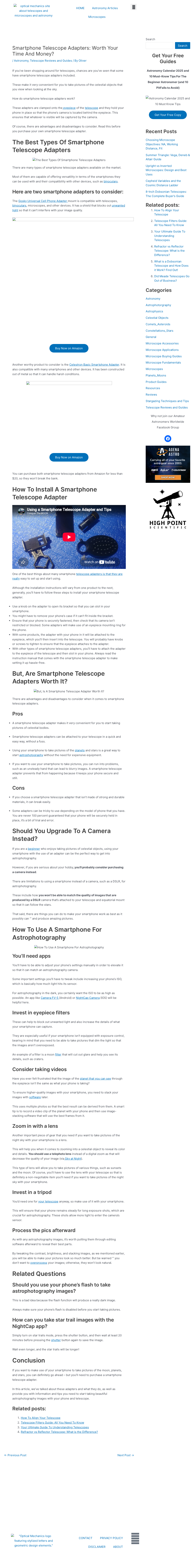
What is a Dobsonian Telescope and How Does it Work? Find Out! (171, 266)
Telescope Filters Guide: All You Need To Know (52, 1422)
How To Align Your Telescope (40, 1418)
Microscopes (97, 17)
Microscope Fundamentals (163, 362)
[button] (134, 7)
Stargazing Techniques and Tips (167, 401)
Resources (153, 388)
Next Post (125, 1455)
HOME (80, 8)
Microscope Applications (162, 350)
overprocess (38, 1262)
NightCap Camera (88, 998)
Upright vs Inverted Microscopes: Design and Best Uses (166, 170)
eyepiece (69, 108)
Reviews (151, 394)
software (35, 1097)
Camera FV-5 (50, 998)
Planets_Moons (156, 375)
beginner (34, 849)
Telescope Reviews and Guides (51, 60)
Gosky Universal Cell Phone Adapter (43, 201)
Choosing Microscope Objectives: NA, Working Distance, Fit (162, 144)
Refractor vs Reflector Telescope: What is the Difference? (59, 1432)
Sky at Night (72, 1158)
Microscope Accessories (162, 343)
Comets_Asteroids (158, 324)
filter (58, 1054)
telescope (91, 108)
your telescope (48, 1201)
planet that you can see (95, 1078)
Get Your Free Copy (168, 115)
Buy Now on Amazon (69, 348)
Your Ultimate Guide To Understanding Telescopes (55, 1427)
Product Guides (156, 382)
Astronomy (21, 60)
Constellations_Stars (159, 330)
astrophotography (31, 755)
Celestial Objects (157, 318)
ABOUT (118, 1547)
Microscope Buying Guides (164, 356)
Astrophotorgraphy (158, 305)
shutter (56, 1340)
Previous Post (15, 1455)
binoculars (111, 181)
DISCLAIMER (97, 1547)
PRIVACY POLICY (111, 1538)
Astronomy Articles (105, 8)
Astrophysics (154, 311)
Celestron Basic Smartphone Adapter (94, 364)
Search (150, 39)
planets (80, 750)
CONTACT (85, 1538)
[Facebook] (167, 438)
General (151, 337)
